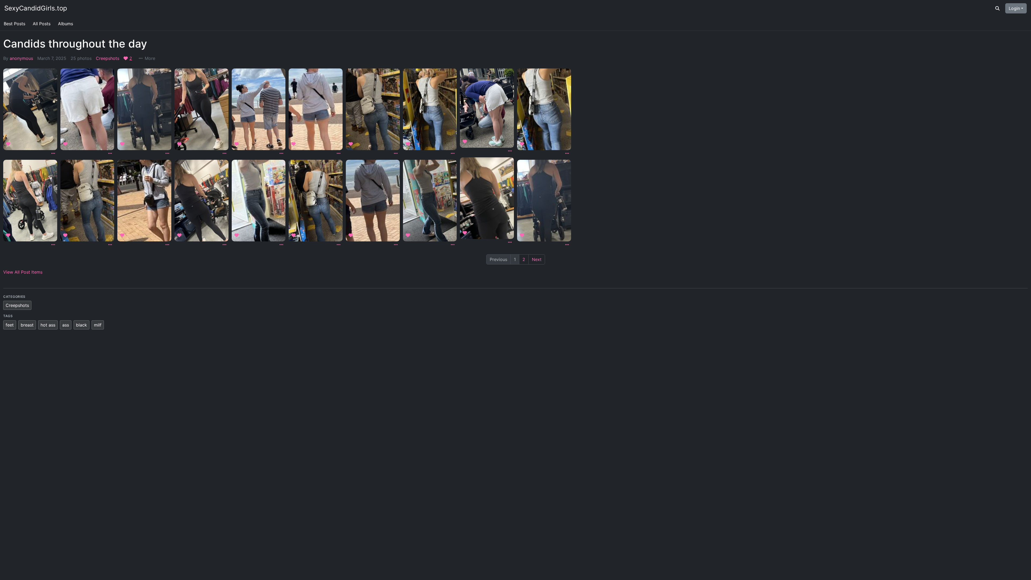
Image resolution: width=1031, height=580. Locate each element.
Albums (65, 23)
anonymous (21, 58)
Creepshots (107, 58)
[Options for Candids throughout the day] (53, 153)
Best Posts (14, 23)
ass (65, 325)
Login (1014, 8)
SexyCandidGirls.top (35, 8)
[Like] (9, 144)
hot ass (48, 325)
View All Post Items (22, 272)
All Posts (41, 23)
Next (537, 259)
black (81, 325)
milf (97, 325)
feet (10, 325)
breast (27, 325)
